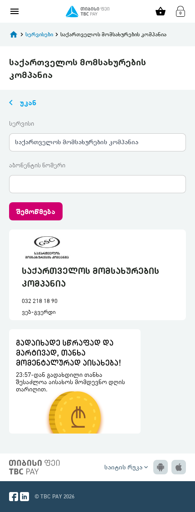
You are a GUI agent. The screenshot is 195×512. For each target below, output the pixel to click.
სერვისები (39, 34)
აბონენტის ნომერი (37, 165)
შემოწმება (35, 211)
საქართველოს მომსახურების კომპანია (76, 142)
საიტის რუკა (127, 467)
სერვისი (21, 123)
